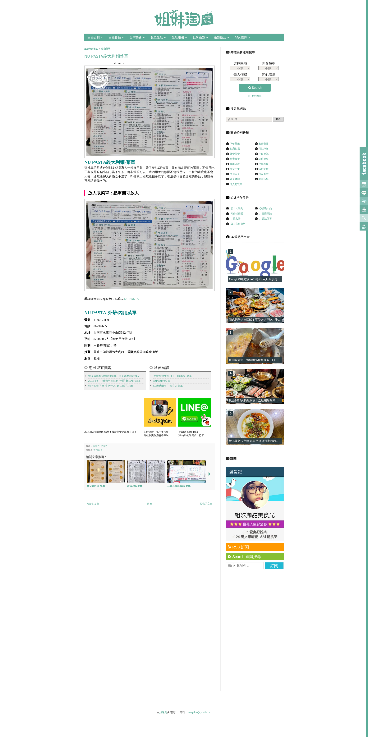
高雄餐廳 (114, 37)
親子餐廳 (235, 179)
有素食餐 (235, 158)
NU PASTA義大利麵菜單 (106, 56)
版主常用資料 (238, 223)
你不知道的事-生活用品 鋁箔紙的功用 (110, 385)
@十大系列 (237, 208)
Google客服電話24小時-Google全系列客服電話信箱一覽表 (266, 279)
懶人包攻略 (236, 184)
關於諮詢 (241, 37)
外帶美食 (235, 153)
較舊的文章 (206, 503)
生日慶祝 (264, 153)
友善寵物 (264, 143)
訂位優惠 (264, 158)
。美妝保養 (265, 218)
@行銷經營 (237, 213)
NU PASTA (131, 298)
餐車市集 (264, 179)
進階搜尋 (256, 96)
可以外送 (264, 148)
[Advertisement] (255, 632)
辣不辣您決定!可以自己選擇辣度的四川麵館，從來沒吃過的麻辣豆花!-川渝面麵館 (280, 440)
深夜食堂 (264, 174)
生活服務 (178, 37)
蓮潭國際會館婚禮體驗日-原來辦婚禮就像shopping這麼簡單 (116, 376)
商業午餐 (235, 168)
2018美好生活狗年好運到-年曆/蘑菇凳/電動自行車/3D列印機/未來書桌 (116, 380)
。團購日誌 (265, 213)
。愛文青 (236, 218)
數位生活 (157, 37)
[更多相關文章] (209, 474)
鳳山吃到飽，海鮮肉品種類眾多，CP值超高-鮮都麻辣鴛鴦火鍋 (269, 360)
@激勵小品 (265, 208)
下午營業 (235, 143)
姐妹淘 (163, 712)
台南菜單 (98, 449)
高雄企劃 (93, 37)
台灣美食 (136, 37)
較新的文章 (93, 503)
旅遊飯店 (220, 37)
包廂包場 (235, 148)
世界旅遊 (199, 37)
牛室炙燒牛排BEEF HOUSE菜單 (172, 376)
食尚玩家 (235, 164)
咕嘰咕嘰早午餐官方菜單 (168, 385)
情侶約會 (264, 168)
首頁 (149, 503)
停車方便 (264, 164)
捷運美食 (235, 174)
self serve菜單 (161, 380)
